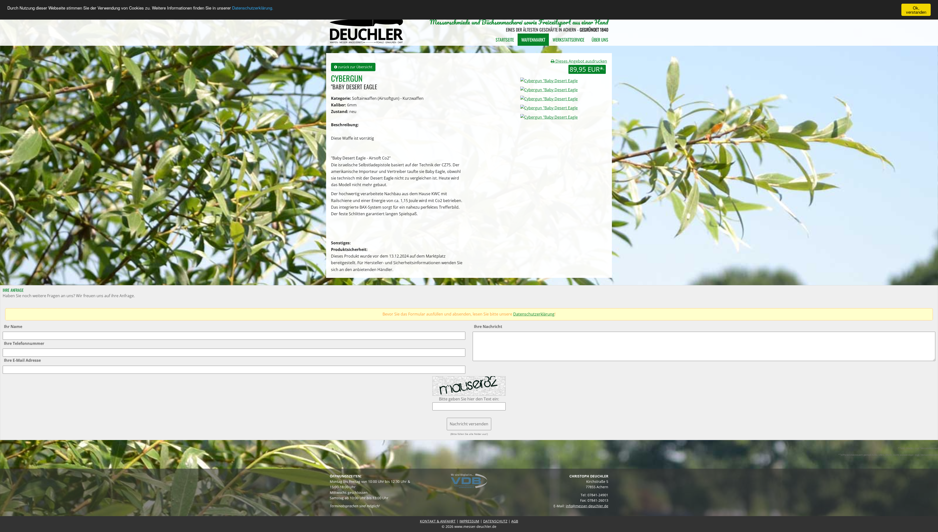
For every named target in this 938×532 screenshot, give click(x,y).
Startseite (505, 39)
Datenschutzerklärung (533, 314)
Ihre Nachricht (488, 326)
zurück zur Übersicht (354, 67)
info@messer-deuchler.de (587, 506)
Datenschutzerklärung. (252, 8)
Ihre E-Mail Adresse (22, 360)
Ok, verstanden (916, 10)
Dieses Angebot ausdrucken (580, 61)
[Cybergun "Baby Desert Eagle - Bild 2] (549, 98)
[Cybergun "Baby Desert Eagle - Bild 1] (549, 89)
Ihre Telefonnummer (24, 343)
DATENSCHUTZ (495, 521)
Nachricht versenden (469, 424)
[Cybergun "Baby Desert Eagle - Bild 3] (549, 107)
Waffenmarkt (533, 39)
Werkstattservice (568, 39)
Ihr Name (13, 326)
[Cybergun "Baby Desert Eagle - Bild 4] (549, 116)
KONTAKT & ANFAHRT (438, 521)
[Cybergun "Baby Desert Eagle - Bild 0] (548, 80)
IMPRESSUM (469, 521)
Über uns (600, 39)
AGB (514, 521)
